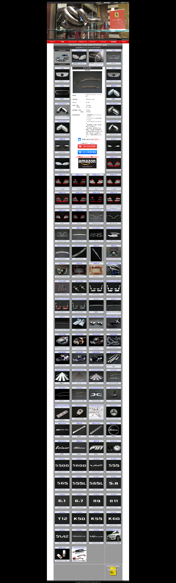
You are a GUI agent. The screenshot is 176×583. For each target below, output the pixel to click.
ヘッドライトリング (96, 210)
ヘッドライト (79, 50)
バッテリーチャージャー (79, 547)
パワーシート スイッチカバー (96, 281)
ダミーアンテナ (114, 387)
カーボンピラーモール (79, 370)
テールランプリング (62, 228)
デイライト (62, 157)
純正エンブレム (62, 423)
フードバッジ (113, 441)
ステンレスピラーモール (62, 370)
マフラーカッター (79, 316)
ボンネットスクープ (62, 245)
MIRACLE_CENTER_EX (114, 263)
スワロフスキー (79, 405)
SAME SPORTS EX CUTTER (96, 316)
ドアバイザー (113, 370)
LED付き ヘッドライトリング (113, 210)
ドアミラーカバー (62, 103)
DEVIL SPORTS (62, 334)
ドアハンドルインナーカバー (114, 228)
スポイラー (96, 299)
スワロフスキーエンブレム (96, 405)
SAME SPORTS (113, 334)
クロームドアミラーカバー (96, 387)
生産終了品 (62, 139)
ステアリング (62, 263)
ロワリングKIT (62, 281)
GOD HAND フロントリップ (114, 529)
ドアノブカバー (96, 228)
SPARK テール (113, 157)
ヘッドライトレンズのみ (96, 50)
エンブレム (62, 458)
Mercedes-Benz (62, 50)
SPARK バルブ (62, 547)
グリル (113, 50)
